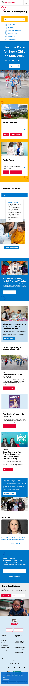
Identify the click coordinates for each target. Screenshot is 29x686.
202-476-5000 (15, 663)
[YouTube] (24, 668)
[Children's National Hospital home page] (8, 2)
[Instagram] (9, 668)
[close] (14, 682)
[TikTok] (14, 668)
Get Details (6, 679)
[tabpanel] (14, 225)
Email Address (7, 570)
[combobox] (14, 195)
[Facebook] (4, 668)
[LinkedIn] (19, 668)
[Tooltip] (16, 17)
